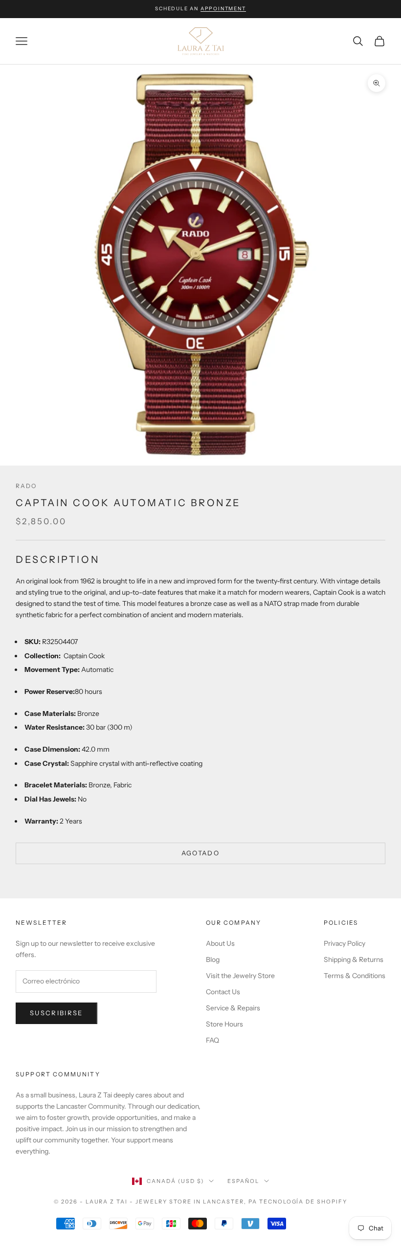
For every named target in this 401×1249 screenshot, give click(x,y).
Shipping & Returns (353, 959)
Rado (26, 486)
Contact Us (223, 991)
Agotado (200, 853)
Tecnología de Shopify (303, 1201)
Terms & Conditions (354, 975)
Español (243, 1181)
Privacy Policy (344, 943)
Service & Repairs (233, 1008)
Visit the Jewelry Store (240, 975)
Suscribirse (56, 1013)
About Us (220, 943)
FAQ (212, 1040)
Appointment (223, 8)
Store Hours (224, 1024)
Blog (213, 959)
